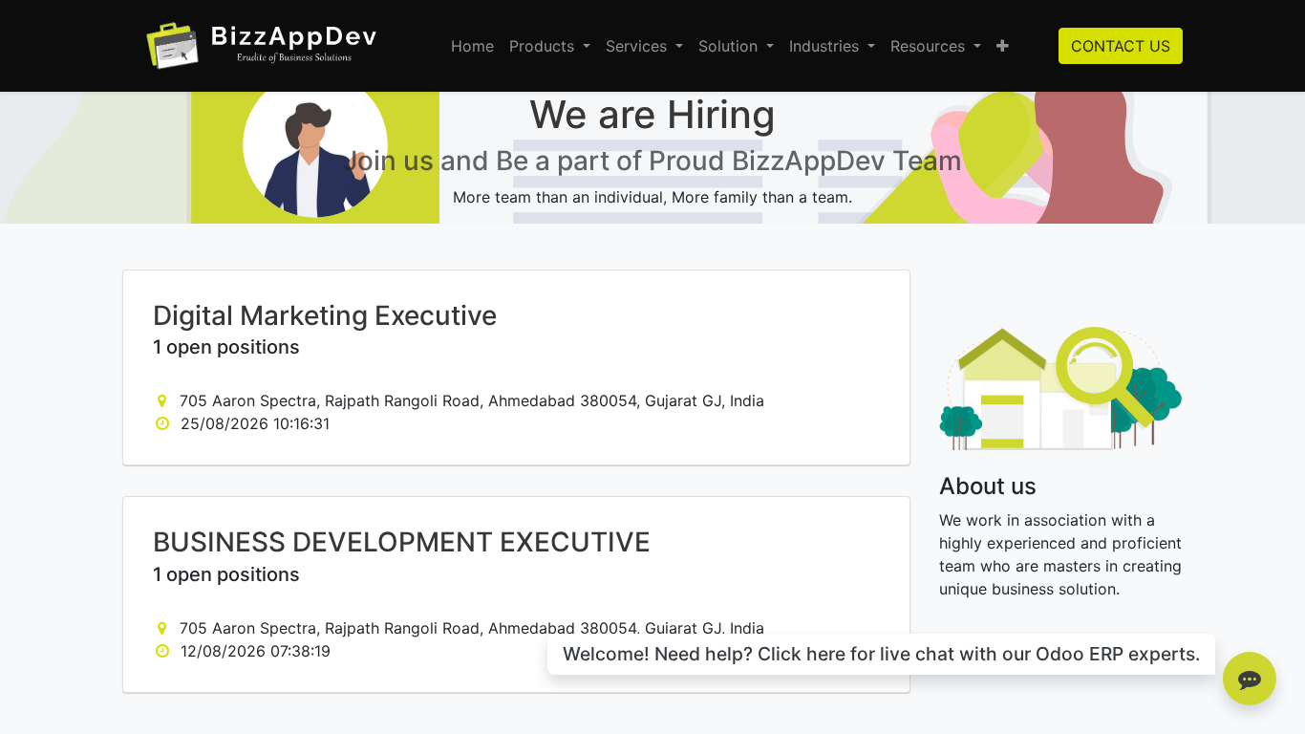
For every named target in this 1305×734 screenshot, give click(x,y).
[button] (1002, 46)
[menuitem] (472, 46)
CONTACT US (1120, 45)
